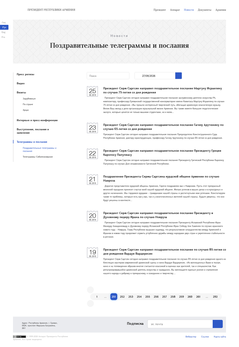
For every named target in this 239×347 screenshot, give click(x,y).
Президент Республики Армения (51, 10)
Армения (220, 10)
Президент (160, 10)
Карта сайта (220, 336)
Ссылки (205, 336)
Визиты (21, 92)
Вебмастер (191, 336)
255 (147, 296)
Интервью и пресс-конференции (37, 120)
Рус (4, 27)
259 (181, 296)
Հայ (4, 22)
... (138, 75)
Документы (204, 10)
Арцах (26, 109)
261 (198, 296)
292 (215, 296)
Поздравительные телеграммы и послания (39, 149)
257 (164, 296)
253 (130, 296)
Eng (3, 32)
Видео (21, 83)
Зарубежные (29, 98)
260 (190, 296)
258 (173, 296)
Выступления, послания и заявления (33, 130)
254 (139, 296)
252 (122, 296)
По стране (28, 104)
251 (114, 296)
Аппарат (175, 10)
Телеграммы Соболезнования (38, 156)
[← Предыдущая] (90, 289)
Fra (3, 36)
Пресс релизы (25, 74)
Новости (189, 10)
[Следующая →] (90, 303)
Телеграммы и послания (32, 141)
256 (156, 296)
